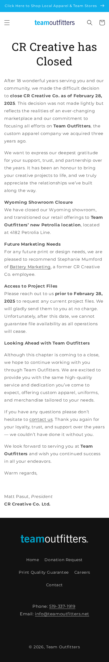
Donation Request (63, 559)
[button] (7, 22)
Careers (82, 572)
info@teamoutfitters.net (62, 613)
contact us (41, 419)
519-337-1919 (62, 606)
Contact (54, 584)
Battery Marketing (30, 266)
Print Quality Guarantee (44, 572)
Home (32, 559)
